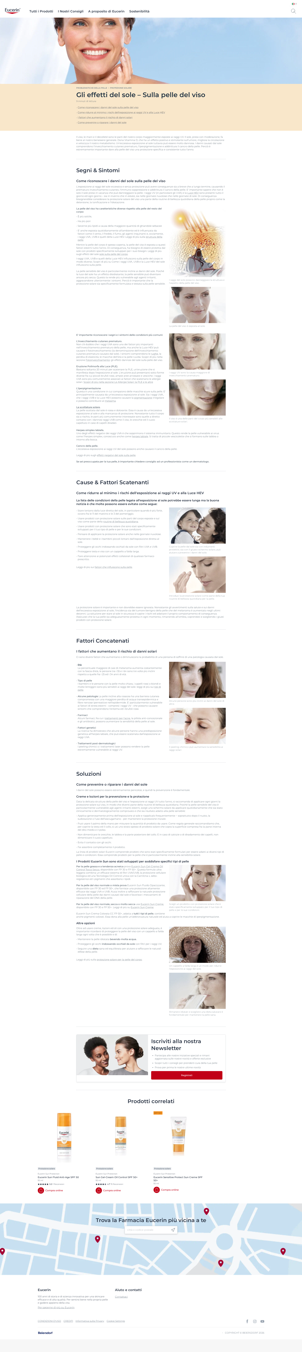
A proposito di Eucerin (106, 11)
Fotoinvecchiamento (98, 360)
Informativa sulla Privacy (90, 1320)
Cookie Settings (116, 1320)
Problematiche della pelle (91, 88)
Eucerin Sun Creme (152, 904)
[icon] (173, 1230)
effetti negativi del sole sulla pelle (116, 455)
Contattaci (121, 1296)
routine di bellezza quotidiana (120, 521)
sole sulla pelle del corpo (113, 254)
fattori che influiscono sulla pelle (113, 567)
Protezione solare (121, 88)
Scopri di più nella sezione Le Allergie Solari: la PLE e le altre (118, 382)
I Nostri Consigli (71, 11)
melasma (110, 400)
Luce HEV (193, 192)
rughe (154, 353)
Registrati (186, 1075)
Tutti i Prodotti (41, 11)
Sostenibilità (139, 11)
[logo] (12, 11)
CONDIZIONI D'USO (49, 1320)
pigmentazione (143, 397)
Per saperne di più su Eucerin (56, 1307)
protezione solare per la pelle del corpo (119, 959)
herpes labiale (140, 436)
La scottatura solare (88, 407)
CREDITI (68, 1320)
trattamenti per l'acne (117, 718)
